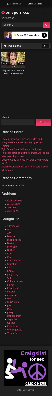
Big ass (11, 236)
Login (30, 4)
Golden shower (15, 281)
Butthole (11, 250)
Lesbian (11, 291)
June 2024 (12, 211)
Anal (9, 229)
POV (9, 309)
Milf (9, 298)
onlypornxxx (17, 12)
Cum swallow (14, 260)
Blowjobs (12, 247)
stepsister (12, 319)
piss (9, 305)
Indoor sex (12, 288)
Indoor (10, 285)
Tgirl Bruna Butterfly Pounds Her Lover (21, 149)
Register (40, 4)
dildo (9, 267)
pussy (10, 312)
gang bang (12, 274)
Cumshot (11, 264)
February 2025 (14, 200)
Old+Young (13, 302)
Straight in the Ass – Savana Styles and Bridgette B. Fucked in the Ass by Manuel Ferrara (22, 142)
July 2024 (12, 207)
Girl (9, 278)
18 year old (13, 226)
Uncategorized (14, 329)
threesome (12, 326)
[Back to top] (43, 387)
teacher (11, 323)
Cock (10, 253)
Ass (9, 233)
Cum (9, 257)
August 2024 (13, 204)
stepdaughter (14, 316)
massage (12, 295)
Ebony (10, 271)
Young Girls (13, 333)
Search (5, 117)
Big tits (10, 243)
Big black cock (14, 240)
